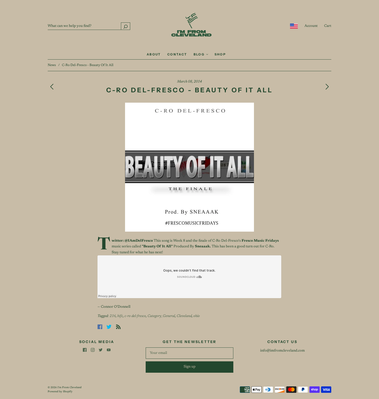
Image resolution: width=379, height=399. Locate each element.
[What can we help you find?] (89, 26)
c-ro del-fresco (135, 316)
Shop (220, 54)
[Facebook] (99, 326)
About (154, 54)
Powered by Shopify (60, 391)
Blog (200, 54)
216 (113, 316)
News (52, 65)
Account (311, 26)
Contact (177, 54)
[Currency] (294, 26)
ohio (196, 316)
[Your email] (189, 353)
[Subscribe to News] (118, 326)
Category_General (161, 316)
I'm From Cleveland (69, 387)
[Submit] (125, 26)
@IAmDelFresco (139, 241)
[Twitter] (109, 326)
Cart (327, 26)
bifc (120, 316)
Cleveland (184, 316)
